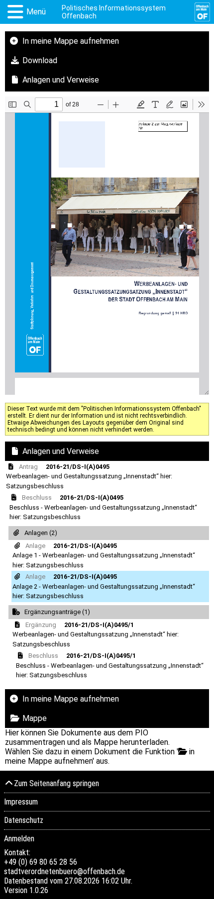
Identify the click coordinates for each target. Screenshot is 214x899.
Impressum (21, 802)
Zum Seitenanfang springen (56, 783)
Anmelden (19, 838)
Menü (36, 11)
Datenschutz (23, 820)
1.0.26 (38, 890)
